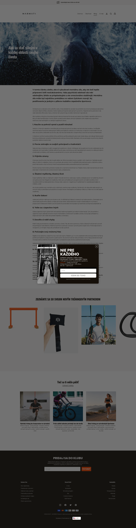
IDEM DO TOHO (78, 275)
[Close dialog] (96, 246)
